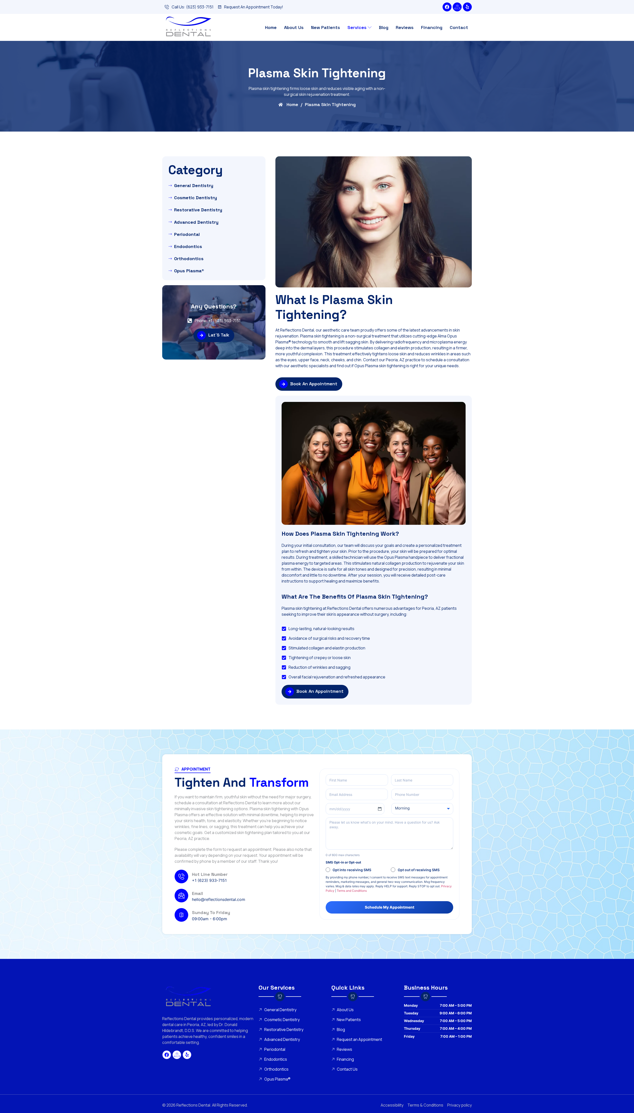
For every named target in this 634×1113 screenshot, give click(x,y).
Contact (459, 27)
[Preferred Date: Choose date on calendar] (379, 808)
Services (357, 27)
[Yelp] (467, 6)
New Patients (325, 27)
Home (271, 27)
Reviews (405, 27)
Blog (383, 27)
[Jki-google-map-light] (457, 6)
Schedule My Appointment (389, 907)
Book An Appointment (313, 383)
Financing (431, 27)
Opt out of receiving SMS (419, 870)
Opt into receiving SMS (352, 870)
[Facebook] (447, 6)
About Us (294, 27)
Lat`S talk (218, 335)
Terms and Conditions (352, 890)
